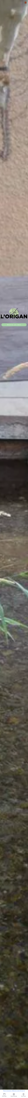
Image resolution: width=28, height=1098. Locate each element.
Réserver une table (14, 324)
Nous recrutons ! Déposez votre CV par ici (14, 1090)
